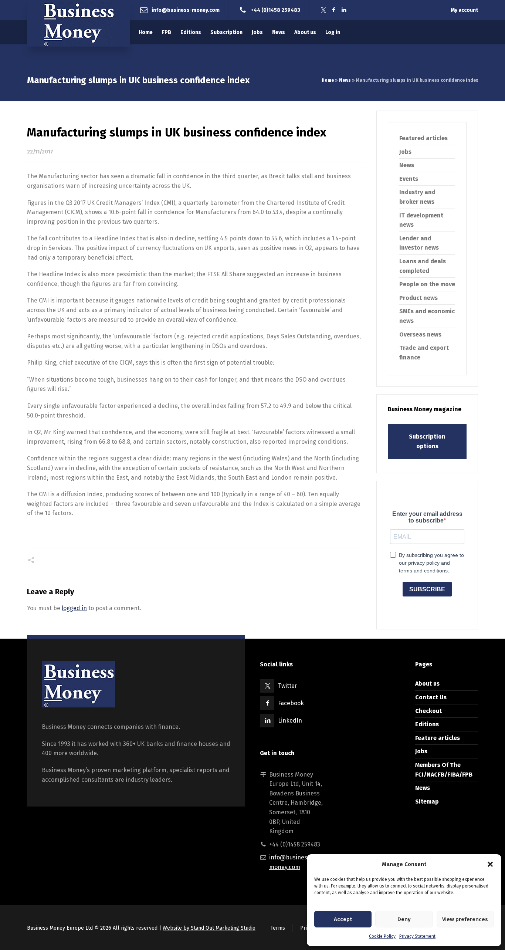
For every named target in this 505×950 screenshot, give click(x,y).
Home (328, 80)
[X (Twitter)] (323, 10)
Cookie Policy (382, 936)
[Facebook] (334, 10)
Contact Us (431, 697)
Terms (278, 928)
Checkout (428, 710)
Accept (343, 919)
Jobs (405, 151)
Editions (427, 724)
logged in (74, 608)
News (345, 80)
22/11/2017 (40, 152)
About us (427, 683)
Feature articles (437, 737)
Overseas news (420, 334)
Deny (404, 919)
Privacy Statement (417, 936)
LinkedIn (290, 720)
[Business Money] (78, 23)
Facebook (291, 703)
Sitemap (427, 801)
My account (464, 10)
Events (408, 178)
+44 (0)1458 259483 (275, 10)
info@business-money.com (186, 10)
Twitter (287, 685)
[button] (490, 864)
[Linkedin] (344, 10)
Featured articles (423, 138)
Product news (418, 297)
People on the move (427, 284)
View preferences (465, 919)
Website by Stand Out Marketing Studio (209, 928)
